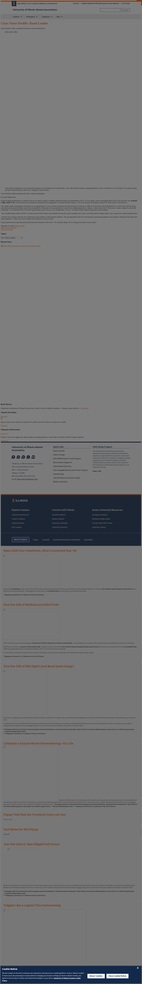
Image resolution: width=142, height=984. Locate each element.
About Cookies (96, 976)
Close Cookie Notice (117, 976)
